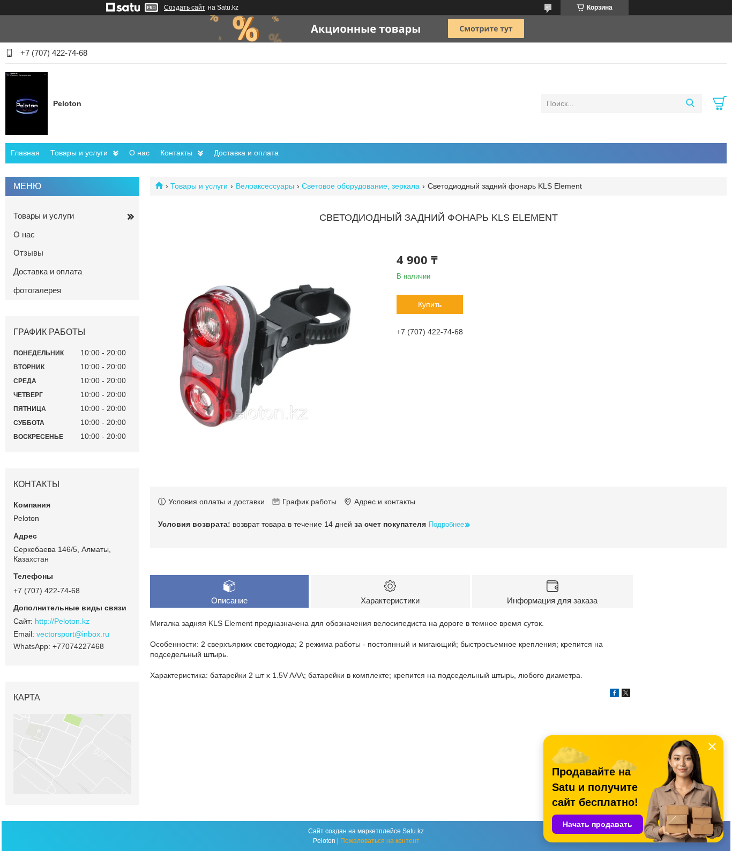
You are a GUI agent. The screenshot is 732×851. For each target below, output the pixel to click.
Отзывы (28, 252)
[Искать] (690, 103)
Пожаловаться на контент (380, 841)
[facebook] (614, 694)
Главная (25, 152)
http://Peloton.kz (62, 621)
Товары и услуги (79, 152)
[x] (626, 694)
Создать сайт (184, 7)
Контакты (176, 152)
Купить (430, 304)
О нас (139, 152)
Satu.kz (413, 831)
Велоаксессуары (265, 186)
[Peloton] (26, 103)
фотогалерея (37, 290)
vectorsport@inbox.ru (72, 634)
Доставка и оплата (246, 152)
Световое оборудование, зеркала (361, 186)
